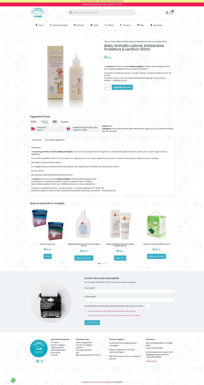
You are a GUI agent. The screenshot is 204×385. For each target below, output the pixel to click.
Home (40, 25)
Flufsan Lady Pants (47, 244)
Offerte (110, 25)
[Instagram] (41, 361)
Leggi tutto (120, 258)
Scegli (47, 256)
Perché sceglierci (58, 345)
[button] (97, 263)
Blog (142, 25)
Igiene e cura (150, 128)
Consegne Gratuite (83, 350)
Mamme (80, 25)
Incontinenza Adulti (165, 128)
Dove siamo (56, 352)
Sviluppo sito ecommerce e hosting (96, 382)
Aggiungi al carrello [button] (84, 258)
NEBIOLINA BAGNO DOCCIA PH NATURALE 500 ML (84, 245)
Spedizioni (80, 347)
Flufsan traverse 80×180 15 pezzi (156, 244)
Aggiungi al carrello (122, 87)
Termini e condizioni (84, 345)
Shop (113, 41)
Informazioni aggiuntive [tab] (54, 140)
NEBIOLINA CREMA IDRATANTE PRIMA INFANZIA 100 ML (120, 245)
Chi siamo (127, 25)
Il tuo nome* (90, 288)
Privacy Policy (151, 361)
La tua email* (90, 296)
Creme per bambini (120, 128)
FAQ (77, 352)
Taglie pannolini (57, 347)
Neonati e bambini (60, 25)
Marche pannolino (58, 350)
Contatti (54, 355)
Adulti (96, 25)
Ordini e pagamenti (84, 342)
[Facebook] (37, 361)
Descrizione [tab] (37, 140)
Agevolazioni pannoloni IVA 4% (88, 355)
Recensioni (157, 25)
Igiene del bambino (137, 128)
